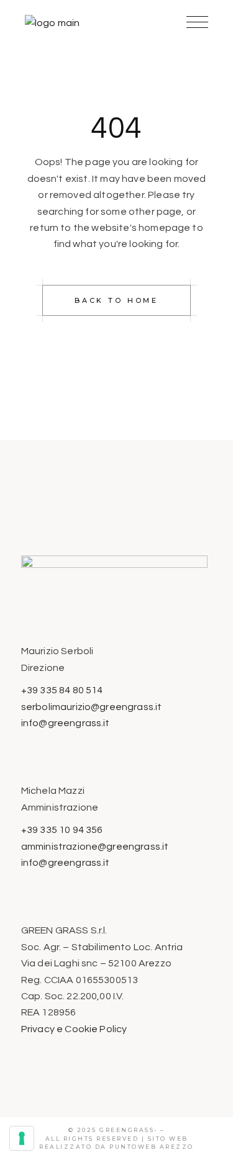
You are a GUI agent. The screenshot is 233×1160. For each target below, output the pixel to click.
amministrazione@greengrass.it (95, 847)
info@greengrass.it (65, 723)
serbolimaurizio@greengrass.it (91, 707)
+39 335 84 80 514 (62, 690)
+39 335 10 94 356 (62, 830)
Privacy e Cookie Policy (74, 1029)
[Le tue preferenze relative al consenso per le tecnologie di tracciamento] (22, 1138)
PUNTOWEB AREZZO (151, 1146)
